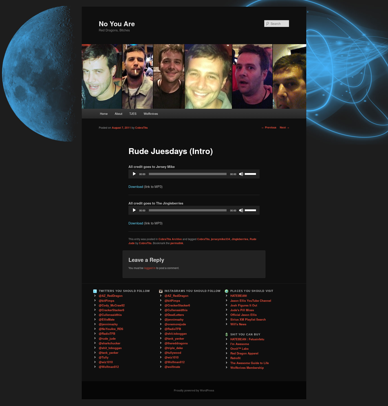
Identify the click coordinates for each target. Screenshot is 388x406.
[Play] (134, 174)
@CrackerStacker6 (111, 310)
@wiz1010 (106, 362)
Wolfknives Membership (247, 367)
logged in (150, 268)
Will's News (238, 324)
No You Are (117, 23)
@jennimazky (108, 324)
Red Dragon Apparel (244, 353)
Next (284, 127)
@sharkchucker (109, 343)
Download (135, 186)
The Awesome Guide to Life (249, 363)
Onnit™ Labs (239, 348)
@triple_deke (174, 348)
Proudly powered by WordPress (194, 390)
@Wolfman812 (109, 367)
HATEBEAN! (238, 295)
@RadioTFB (107, 333)
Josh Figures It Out (243, 305)
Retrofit (235, 358)
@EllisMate (107, 319)
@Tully (103, 357)
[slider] (251, 173)
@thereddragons (176, 343)
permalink (176, 243)
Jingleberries (239, 239)
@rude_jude (107, 338)
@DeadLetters (174, 315)
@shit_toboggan (110, 348)
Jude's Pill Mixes (242, 310)
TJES (133, 113)
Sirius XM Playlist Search (248, 319)
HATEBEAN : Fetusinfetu (247, 339)
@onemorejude (175, 324)
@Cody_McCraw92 (112, 305)
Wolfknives (151, 113)
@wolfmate (172, 367)
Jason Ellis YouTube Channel (250, 300)
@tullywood (173, 352)
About (118, 113)
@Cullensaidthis (110, 315)
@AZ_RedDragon (111, 295)
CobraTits (141, 128)
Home (104, 113)
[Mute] (241, 174)
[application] (194, 173)
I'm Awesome (239, 344)
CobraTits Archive (170, 239)
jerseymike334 (220, 239)
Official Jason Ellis (243, 315)
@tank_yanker (108, 352)
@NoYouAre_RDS (111, 329)
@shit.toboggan (176, 333)
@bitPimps (106, 300)
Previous (269, 127)
